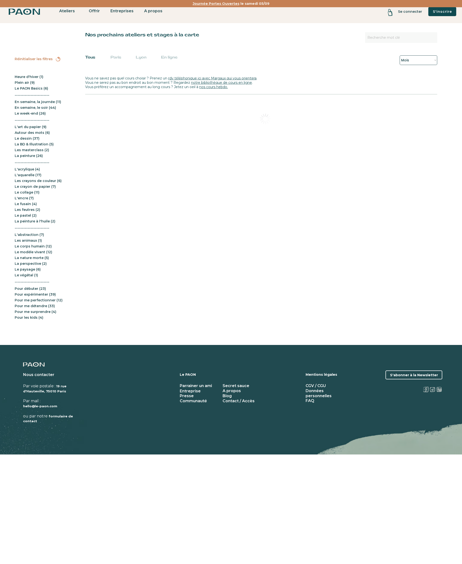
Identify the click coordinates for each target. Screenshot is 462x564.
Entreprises (122, 11)
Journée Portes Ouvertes (216, 3)
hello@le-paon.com (40, 406)
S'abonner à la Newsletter (414, 375)
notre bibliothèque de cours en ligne (221, 82)
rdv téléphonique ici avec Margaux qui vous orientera (212, 78)
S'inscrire (442, 11)
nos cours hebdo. (213, 87)
